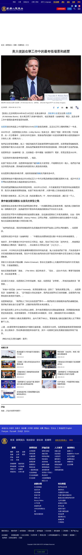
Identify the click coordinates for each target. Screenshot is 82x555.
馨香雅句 (58, 459)
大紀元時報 (25, 535)
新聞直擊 (32, 462)
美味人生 (37, 498)
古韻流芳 (58, 456)
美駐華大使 (53, 113)
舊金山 (46, 428)
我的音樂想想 (38, 514)
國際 (11, 452)
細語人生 (45, 481)
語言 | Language (46, 2)
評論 (11, 457)
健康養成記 (71, 459)
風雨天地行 (62, 508)
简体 (37, 2)
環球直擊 (32, 453)
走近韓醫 (70, 464)
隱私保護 (31, 531)
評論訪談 (46, 448)
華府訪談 (32, 467)
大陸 (11, 460)
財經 (17, 457)
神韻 (14, 2)
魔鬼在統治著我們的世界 (66, 498)
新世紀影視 (13, 538)
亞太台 (53, 428)
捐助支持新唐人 (61, 440)
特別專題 (62, 484)
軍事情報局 (45, 467)
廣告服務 (57, 531)
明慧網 (65, 535)
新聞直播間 (61, 9)
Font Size (71, 107)
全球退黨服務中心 (54, 535)
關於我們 (14, 531)
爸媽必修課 (58, 464)
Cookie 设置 (41, 552)
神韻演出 (13, 472)
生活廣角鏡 (38, 487)
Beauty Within (38, 500)
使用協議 (40, 531)
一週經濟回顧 (33, 470)
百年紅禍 (61, 506)
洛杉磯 (23, 428)
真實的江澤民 (62, 503)
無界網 (4, 538)
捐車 (73, 2)
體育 (23, 454)
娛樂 (23, 452)
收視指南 (23, 531)
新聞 (14, 448)
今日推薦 (21, 466)
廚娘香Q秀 (37, 506)
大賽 (19, 2)
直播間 (48, 440)
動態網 (72, 535)
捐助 (68, 2)
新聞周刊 (32, 464)
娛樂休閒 (38, 484)
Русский (13, 431)
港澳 (17, 452)
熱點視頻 (21, 463)
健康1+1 (70, 451)
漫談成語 (58, 462)
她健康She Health (73, 453)
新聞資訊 (9, 45)
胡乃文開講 (71, 456)
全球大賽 (21, 472)
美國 (14, 45)
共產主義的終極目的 (65, 495)
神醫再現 (70, 462)
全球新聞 (32, 451)
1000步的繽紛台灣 (39, 510)
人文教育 (58, 448)
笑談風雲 (58, 453)
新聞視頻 (33, 448)
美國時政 (21, 45)
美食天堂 (37, 495)
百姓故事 (61, 514)
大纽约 (11, 428)
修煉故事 (61, 519)
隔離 (38, 163)
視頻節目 (30, 440)
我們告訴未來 (62, 487)
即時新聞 (13, 466)
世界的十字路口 (47, 472)
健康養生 (71, 448)
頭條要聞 (13, 463)
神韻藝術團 (15, 535)
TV (70, 9)
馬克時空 (45, 475)
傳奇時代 (61, 490)
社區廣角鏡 (33, 472)
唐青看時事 (45, 470)
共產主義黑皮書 (63, 511)
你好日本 (37, 490)
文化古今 (58, 467)
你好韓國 (37, 492)
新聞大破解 (45, 464)
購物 (79, 2)
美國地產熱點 (59, 470)
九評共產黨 (62, 500)
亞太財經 (32, 478)
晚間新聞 (32, 459)
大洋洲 (30, 428)
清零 (36, 127)
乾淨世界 (34, 535)
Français (5, 431)
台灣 (17, 454)
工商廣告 (61, 522)
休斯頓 (36, 428)
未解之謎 (58, 451)
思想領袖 (45, 462)
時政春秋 (45, 459)
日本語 (20, 431)
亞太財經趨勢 (33, 475)
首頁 (2, 45)
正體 (33, 2)
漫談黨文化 (62, 517)
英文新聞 (56, 2)
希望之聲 (43, 535)
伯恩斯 (69, 113)
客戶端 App (75, 531)
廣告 (63, 2)
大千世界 (37, 503)
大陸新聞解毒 (46, 478)
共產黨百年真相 (63, 492)
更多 (20, 538)
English (69, 428)
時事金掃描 (45, 456)
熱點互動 (45, 453)
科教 (17, 460)
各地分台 (26, 2)
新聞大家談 (45, 451)
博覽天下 (13, 469)
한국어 (26, 431)
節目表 (40, 440)
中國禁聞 (32, 456)
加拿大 (17, 428)
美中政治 (5, 201)
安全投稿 (48, 531)
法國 (41, 428)
